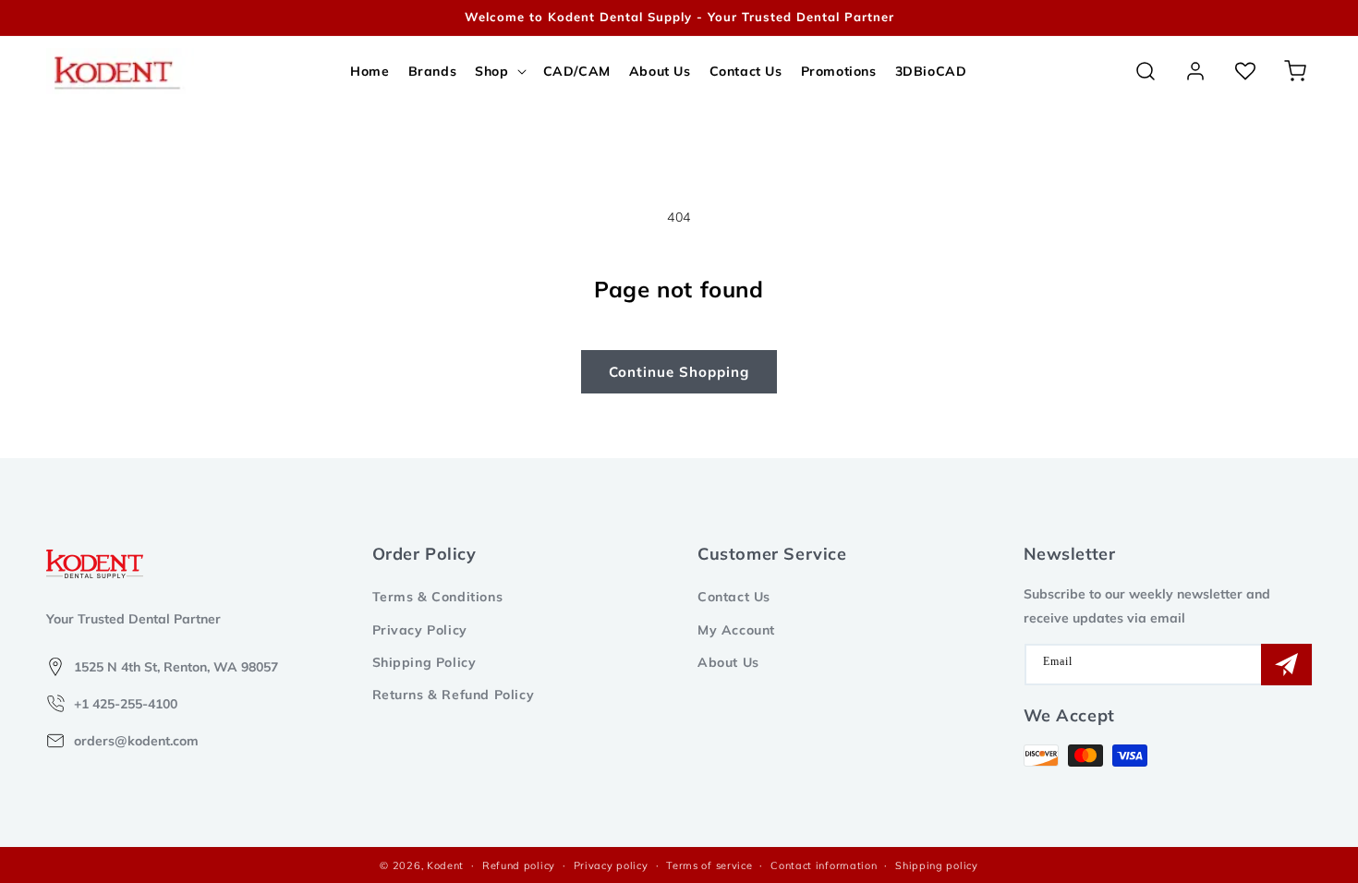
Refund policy (518, 865)
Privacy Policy (419, 630)
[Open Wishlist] (1245, 71)
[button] (499, 71)
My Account (736, 630)
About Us (728, 662)
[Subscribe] (1286, 664)
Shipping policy (936, 865)
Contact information (823, 865)
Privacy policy (611, 865)
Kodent (445, 865)
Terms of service (709, 865)
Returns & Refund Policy (453, 694)
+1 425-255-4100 (125, 704)
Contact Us (733, 596)
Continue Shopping (679, 372)
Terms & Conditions (437, 596)
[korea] (1284, 18)
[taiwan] (1311, 18)
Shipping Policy (424, 662)
